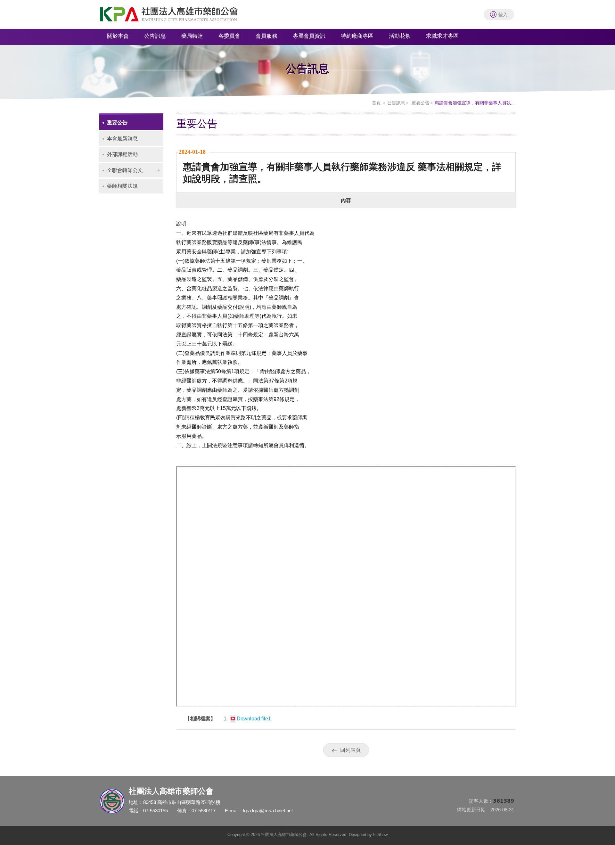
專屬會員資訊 (309, 36)
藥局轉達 (192, 36)
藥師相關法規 (122, 186)
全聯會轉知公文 (125, 170)
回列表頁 (350, 750)
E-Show (380, 834)
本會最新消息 (122, 138)
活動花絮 (400, 36)
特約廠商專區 (357, 36)
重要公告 (420, 102)
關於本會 (118, 36)
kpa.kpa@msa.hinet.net (268, 810)
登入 (503, 14)
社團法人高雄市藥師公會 (176, 16)
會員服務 (266, 36)
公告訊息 (155, 36)
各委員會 (229, 36)
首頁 (376, 102)
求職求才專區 (442, 36)
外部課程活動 (122, 154)
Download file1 (254, 718)
